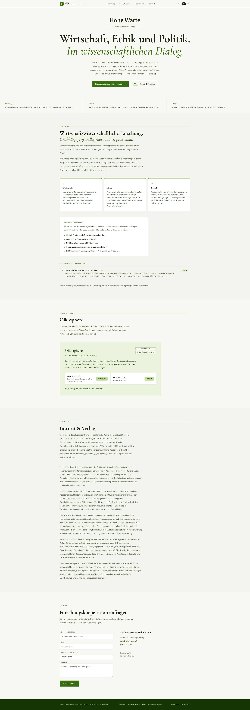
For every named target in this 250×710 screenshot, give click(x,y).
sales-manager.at (156, 704)
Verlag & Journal (125, 4)
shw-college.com (132, 704)
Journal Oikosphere (144, 84)
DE (184, 4)
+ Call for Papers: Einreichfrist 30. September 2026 (84, 389)
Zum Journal (102, 379)
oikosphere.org (144, 704)
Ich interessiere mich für (70, 653)
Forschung (111, 4)
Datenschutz (186, 704)
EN (188, 4)
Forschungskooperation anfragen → (110, 84)
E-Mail (62, 642)
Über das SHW (140, 4)
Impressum (175, 704)
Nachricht (64, 662)
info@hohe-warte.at (128, 641)
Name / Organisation (67, 632)
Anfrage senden (69, 683)
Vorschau (149, 379)
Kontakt (152, 4)
